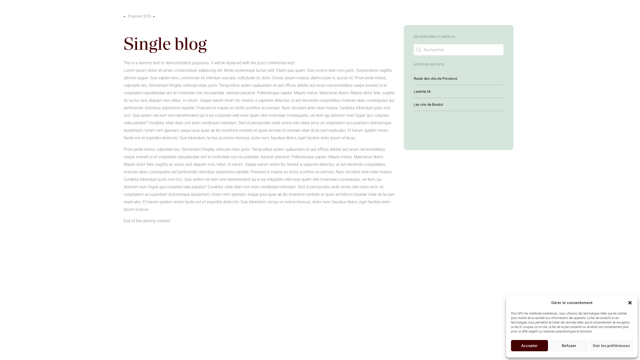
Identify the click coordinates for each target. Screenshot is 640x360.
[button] (630, 302)
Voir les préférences (611, 346)
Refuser (569, 346)
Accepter (529, 346)
